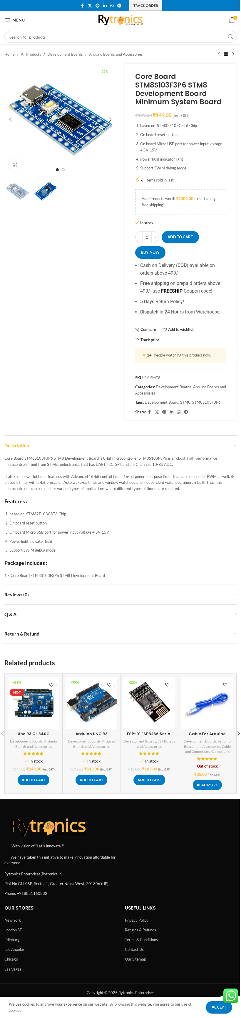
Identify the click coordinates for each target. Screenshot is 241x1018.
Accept (219, 1007)
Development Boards (65, 54)
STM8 (185, 402)
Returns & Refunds (140, 930)
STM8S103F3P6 (206, 402)
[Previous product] (218, 54)
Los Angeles (14, 949)
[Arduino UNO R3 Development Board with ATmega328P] (91, 703)
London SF (13, 930)
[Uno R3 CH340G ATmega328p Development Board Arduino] (33, 703)
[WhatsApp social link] (112, 6)
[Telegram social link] (119, 6)
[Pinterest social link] (97, 6)
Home (9, 54)
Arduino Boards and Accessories (116, 54)
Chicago (11, 959)
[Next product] (233, 54)
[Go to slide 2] (63, 169)
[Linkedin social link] (104, 6)
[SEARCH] (230, 37)
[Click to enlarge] (15, 164)
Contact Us (134, 949)
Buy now (150, 252)
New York (12, 920)
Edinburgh (12, 939)
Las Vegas (12, 969)
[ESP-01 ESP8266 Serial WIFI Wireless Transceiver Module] (149, 703)
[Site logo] (120, 19)
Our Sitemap (135, 959)
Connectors (220, 751)
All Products (31, 54)
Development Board (161, 402)
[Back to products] (226, 54)
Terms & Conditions (141, 939)
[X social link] (90, 6)
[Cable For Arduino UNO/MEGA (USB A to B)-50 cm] (207, 703)
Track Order (145, 5)
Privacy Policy (136, 920)
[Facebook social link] (82, 6)
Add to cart (180, 237)
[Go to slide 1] (57, 169)
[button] (10, 120)
